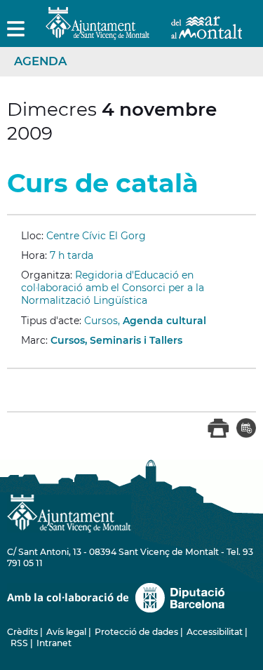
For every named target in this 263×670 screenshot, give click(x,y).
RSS (19, 643)
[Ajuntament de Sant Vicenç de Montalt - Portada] (144, 32)
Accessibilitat (215, 632)
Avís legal (66, 632)
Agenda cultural (164, 320)
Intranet (54, 643)
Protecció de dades (136, 632)
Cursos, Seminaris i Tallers (116, 340)
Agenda (40, 61)
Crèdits (22, 632)
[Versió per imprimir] (218, 435)
